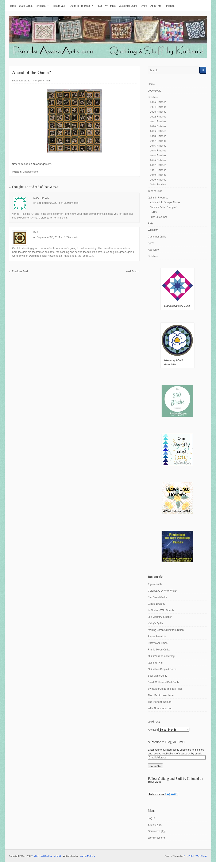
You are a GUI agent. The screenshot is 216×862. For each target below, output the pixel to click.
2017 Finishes (158, 140)
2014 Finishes (158, 155)
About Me (155, 5)
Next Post (133, 271)
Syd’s (144, 5)
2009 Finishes (158, 179)
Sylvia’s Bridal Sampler (163, 207)
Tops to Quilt (59, 5)
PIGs (99, 5)
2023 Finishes (158, 111)
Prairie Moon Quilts (159, 649)
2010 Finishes (158, 174)
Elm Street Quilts (157, 597)
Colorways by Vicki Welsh (162, 590)
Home (12, 5)
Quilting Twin (155, 662)
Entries (155, 824)
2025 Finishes (158, 102)
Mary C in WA (41, 198)
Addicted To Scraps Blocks (165, 202)
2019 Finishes (158, 131)
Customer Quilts (128, 5)
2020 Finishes (158, 126)
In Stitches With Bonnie (161, 610)
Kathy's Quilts (155, 623)
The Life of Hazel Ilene (161, 695)
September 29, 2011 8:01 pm (27, 80)
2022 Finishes (158, 116)
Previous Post (18, 271)
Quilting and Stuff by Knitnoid (46, 856)
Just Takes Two (158, 217)
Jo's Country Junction (160, 616)
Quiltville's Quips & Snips (162, 669)
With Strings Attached (160, 708)
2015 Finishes (158, 150)
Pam (48, 80)
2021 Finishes (158, 121)
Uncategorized (30, 171)
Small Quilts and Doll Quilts (163, 682)
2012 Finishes (158, 165)
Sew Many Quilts (157, 675)
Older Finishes (158, 184)
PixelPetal (188, 856)
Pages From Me (157, 636)
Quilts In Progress (80, 5)
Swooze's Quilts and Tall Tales (165, 688)
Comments (157, 831)
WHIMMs (110, 5)
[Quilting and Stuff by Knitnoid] (108, 56)
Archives (153, 729)
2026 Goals (25, 5)
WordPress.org (156, 837)
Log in (151, 818)
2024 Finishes (158, 106)
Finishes (41, 5)
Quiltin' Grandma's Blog (161, 656)
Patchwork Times (157, 643)
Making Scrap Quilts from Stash (166, 629)
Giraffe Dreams (156, 603)
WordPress (201, 856)
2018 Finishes (158, 136)
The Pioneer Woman (159, 701)
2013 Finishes (158, 160)
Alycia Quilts (155, 584)
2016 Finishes (158, 145)
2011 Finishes (158, 169)
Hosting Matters (87, 856)
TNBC (153, 212)
